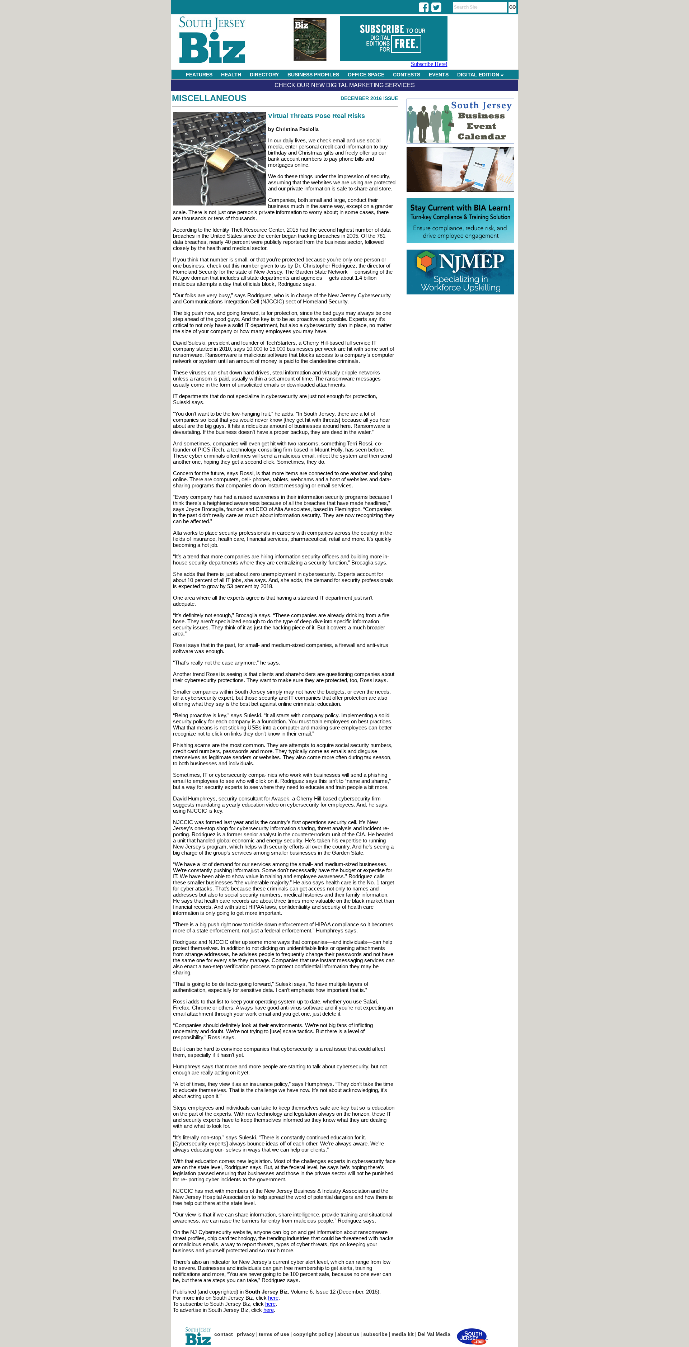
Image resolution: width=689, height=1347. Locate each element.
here (273, 1298)
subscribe (375, 1334)
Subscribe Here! (429, 64)
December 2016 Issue (369, 98)
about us (348, 1334)
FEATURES (199, 74)
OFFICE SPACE (366, 74)
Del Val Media (434, 1334)
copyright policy (313, 1334)
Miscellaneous (209, 98)
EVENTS (439, 74)
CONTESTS (406, 74)
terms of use (274, 1334)
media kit (403, 1334)
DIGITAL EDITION (479, 74)
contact (223, 1334)
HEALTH (231, 74)
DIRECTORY (264, 74)
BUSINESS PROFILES (313, 74)
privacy (246, 1334)
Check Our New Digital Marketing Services (345, 85)
